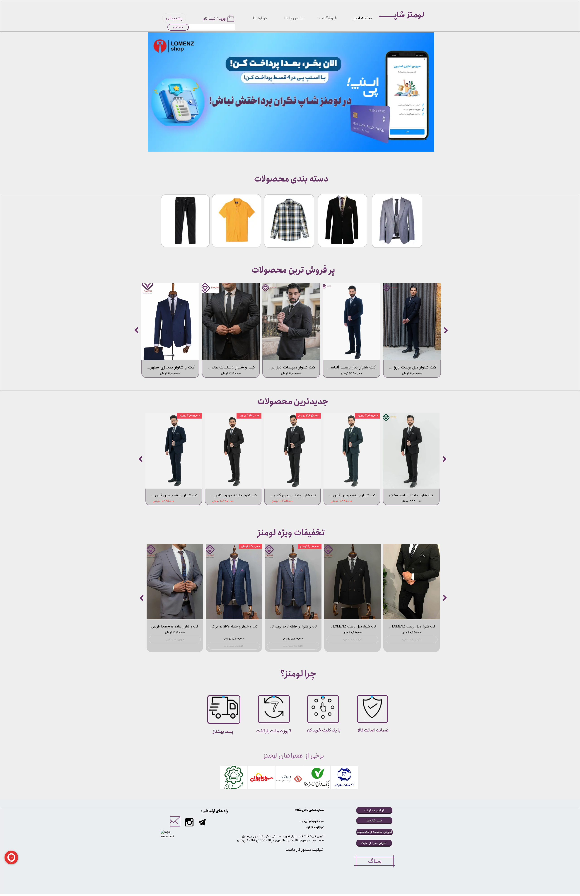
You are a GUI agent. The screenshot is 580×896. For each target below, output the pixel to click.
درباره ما (260, 18)
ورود (222, 19)
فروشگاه (329, 18)
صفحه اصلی (361, 18)
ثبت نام (209, 19)
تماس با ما (293, 18)
